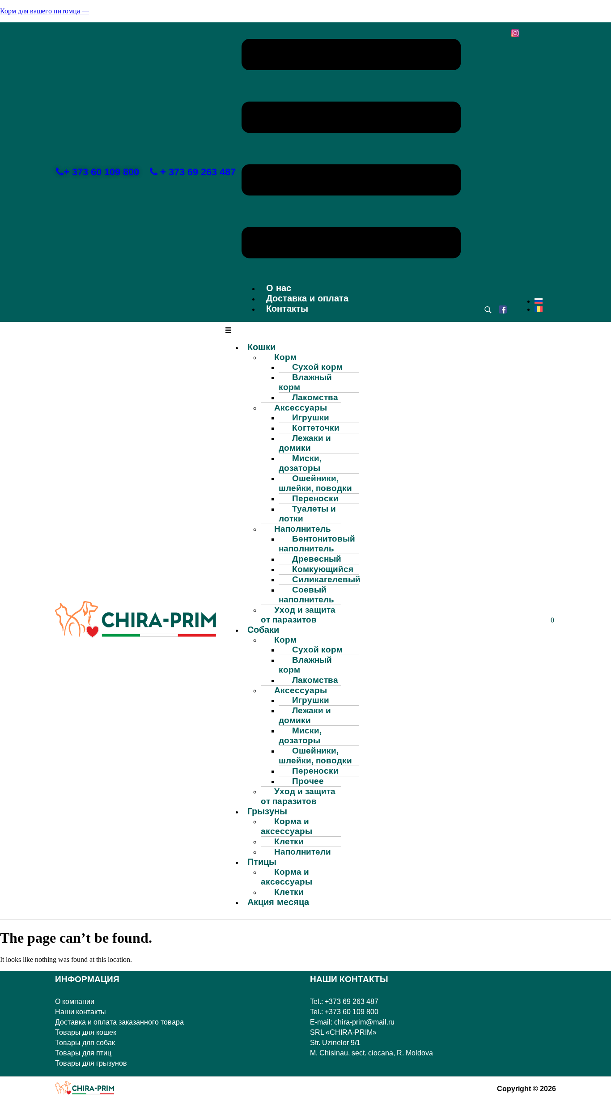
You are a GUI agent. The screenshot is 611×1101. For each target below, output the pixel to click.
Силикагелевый (326, 579)
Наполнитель (302, 529)
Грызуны (267, 811)
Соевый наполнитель (306, 594)
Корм (285, 357)
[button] (351, 149)
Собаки (263, 630)
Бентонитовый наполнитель (317, 543)
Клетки (289, 841)
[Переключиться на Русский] (539, 301)
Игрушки (310, 417)
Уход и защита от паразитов (298, 614)
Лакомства (315, 397)
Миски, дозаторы (300, 463)
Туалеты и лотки (307, 513)
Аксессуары (300, 407)
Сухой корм (317, 367)
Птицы (261, 862)
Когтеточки (315, 427)
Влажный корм (305, 382)
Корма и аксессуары (286, 826)
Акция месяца (278, 902)
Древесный (316, 558)
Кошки (261, 347)
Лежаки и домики (305, 443)
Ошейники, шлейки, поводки (315, 483)
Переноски (315, 498)
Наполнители (302, 851)
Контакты (287, 308)
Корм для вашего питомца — (44, 11)
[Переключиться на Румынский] (539, 309)
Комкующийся (322, 569)
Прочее (308, 781)
